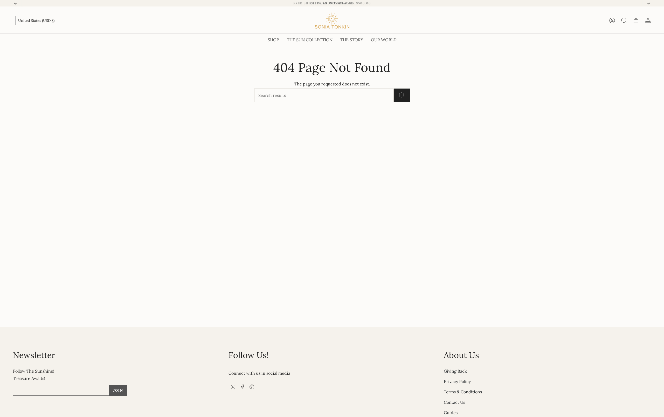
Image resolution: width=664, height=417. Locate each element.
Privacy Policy (457, 381)
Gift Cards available (332, 3)
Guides (451, 412)
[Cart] (636, 20)
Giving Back (455, 371)
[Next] (648, 3)
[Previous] (15, 3)
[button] (273, 40)
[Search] (402, 95)
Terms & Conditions (463, 391)
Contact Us (454, 402)
